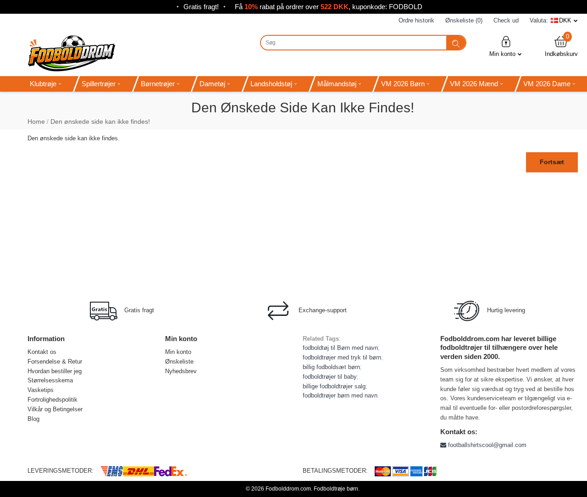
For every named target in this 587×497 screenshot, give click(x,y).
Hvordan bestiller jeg (55, 371)
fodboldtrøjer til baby (330, 376)
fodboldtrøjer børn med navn (340, 395)
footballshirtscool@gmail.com (486, 445)
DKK (565, 20)
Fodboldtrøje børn (336, 489)
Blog (33, 418)
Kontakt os (42, 351)
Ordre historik (416, 20)
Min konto (502, 53)
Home (36, 121)
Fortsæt (552, 162)
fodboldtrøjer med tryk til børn (342, 357)
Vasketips (41, 390)
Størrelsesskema (50, 380)
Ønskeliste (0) (463, 20)
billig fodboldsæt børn (331, 367)
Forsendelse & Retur (55, 361)
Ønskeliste (179, 361)
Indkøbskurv (561, 46)
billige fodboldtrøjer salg (334, 386)
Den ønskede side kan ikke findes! (100, 121)
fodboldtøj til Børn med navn (340, 347)
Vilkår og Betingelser (55, 409)
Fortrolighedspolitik (53, 399)
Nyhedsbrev (181, 371)
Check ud (506, 20)
